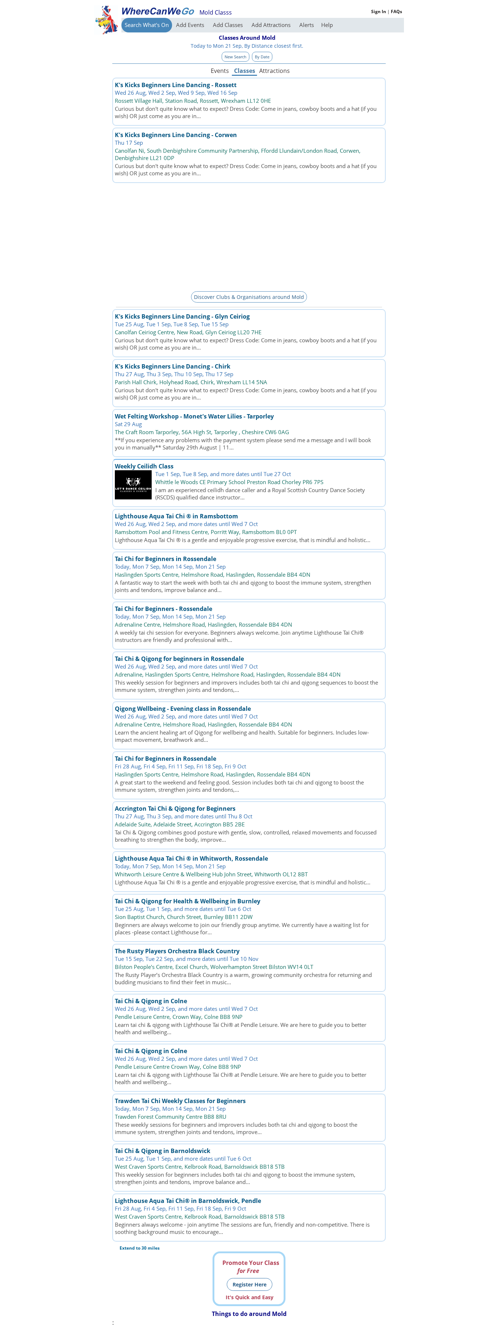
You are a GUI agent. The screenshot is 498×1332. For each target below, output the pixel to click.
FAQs (396, 11)
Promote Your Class (250, 1267)
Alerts (306, 24)
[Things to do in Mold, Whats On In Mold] (157, 11)
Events (220, 71)
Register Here (249, 1284)
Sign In (378, 11)
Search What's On (147, 24)
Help (327, 24)
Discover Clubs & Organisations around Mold (249, 296)
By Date (262, 56)
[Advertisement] (249, 236)
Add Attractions (272, 24)
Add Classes (228, 24)
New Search (235, 56)
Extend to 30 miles (140, 1248)
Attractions (274, 71)
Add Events (191, 24)
